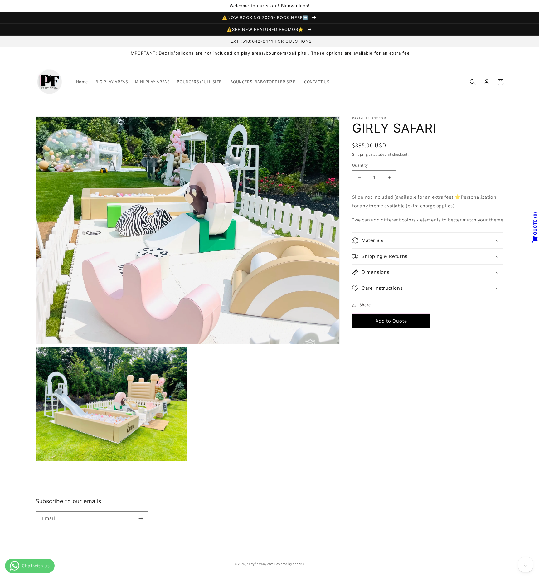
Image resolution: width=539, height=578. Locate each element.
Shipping (360, 154)
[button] (473, 82)
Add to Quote (391, 321)
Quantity (360, 165)
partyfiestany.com (260, 564)
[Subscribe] (141, 518)
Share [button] (365, 305)
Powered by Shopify (289, 564)
